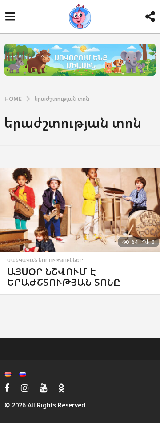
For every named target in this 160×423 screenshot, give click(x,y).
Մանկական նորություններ (45, 260)
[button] (10, 17)
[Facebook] (7, 387)
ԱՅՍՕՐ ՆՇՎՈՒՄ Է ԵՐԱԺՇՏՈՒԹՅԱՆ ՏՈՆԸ (63, 276)
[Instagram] (24, 387)
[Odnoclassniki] (61, 387)
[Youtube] (43, 387)
